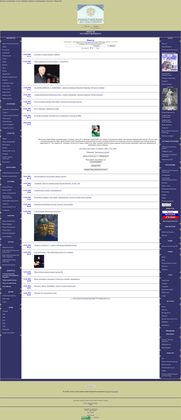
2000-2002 (170, 87)
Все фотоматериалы (8, 332)
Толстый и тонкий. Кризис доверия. (47, 54)
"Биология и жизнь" (167, 159)
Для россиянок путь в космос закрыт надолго (50, 176)
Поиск (163, 306)
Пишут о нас (165, 292)
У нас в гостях (6, 89)
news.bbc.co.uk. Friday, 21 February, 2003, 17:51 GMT (98, 148)
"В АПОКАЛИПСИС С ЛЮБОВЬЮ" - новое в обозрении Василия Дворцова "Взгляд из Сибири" (69, 88)
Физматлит (165, 128)
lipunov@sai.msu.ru (111, 391)
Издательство (6, 92)
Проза (4, 68)
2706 (92, 298)
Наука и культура (167, 84)
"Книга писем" (6, 118)
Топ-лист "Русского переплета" (167, 340)
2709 (103, 298)
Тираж (164, 296)
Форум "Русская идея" (9, 227)
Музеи (164, 257)
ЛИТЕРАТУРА (10, 38)
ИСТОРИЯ (10, 181)
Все (163, 358)
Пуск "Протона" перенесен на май (46, 109)
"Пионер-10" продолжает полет (45, 293)
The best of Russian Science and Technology (170, 374)
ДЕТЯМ (10, 292)
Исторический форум (8, 233)
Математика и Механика (169, 189)
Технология (165, 192)
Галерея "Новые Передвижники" (90, 403)
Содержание (10, 1)
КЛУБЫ (11, 242)
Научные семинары (167, 136)
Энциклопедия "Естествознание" (167, 121)
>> (110, 298)
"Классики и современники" (10, 109)
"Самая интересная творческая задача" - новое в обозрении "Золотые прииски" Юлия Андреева (68, 95)
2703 (81, 298)
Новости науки (166, 364)
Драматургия (6, 74)
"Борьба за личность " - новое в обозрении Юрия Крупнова (55, 245)
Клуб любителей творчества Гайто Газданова (10, 256)
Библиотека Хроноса (168, 232)
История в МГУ (7, 190)
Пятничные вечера (7, 247)
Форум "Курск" (6, 230)
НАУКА (170, 38)
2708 (99, 298)
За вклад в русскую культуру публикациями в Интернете (10, 275)
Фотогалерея (6, 145)
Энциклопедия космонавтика (166, 116)
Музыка (4, 148)
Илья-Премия (6, 286)
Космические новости (168, 112)
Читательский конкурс (9, 283)
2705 (88, 298)
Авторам (164, 283)
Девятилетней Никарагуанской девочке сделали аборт (53, 204)
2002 (3, 317)
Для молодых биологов (170, 221)
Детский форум (7, 236)
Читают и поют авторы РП (169, 246)
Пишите (25, 1)
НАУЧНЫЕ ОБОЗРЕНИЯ (170, 141)
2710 (107, 298)
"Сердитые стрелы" (8, 128)
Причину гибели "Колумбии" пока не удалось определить (55, 286)
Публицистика (6, 56)
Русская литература (167, 201)
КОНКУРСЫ (11, 270)
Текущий (5, 311)
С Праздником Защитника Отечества (47, 211)
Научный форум (7, 224)
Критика (4, 80)
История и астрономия (168, 78)
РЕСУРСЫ (170, 301)
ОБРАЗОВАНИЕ (170, 165)
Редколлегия (165, 280)
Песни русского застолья (169, 263)
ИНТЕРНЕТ (170, 334)
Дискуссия (58, 1)
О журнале (165, 286)
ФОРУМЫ (10, 215)
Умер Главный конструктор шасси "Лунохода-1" (51, 61)
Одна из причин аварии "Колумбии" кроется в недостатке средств (58, 102)
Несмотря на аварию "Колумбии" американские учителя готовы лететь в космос (63, 197)
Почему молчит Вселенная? (170, 49)
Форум (4, 302)
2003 (3, 314)
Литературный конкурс (9, 280)
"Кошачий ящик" (7, 121)
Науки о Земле (166, 186)
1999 (3, 326)
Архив (91, 400)
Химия (164, 198)
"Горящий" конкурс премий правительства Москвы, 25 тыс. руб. (57, 183)
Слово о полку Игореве (9, 193)
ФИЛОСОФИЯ (11, 167)
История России (7, 187)
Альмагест (5, 204)
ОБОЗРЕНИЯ (10, 104)
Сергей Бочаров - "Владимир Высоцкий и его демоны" (54, 252)
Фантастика (5, 298)
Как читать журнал (167, 289)
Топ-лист (49, 1)
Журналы (164, 316)
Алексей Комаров (92, 410)
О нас (18, 1)
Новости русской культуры (10, 43)
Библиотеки (165, 325)
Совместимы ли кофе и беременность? (48, 190)
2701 (74, 298)
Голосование (41, 1)
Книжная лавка (6, 95)
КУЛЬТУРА (10, 133)
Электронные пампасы (9, 295)
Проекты (164, 310)
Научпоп (164, 235)
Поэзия (4, 71)
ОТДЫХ (170, 251)
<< (71, 298)
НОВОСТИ (170, 353)
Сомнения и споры (8, 83)
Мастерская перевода (8, 265)
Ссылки (95, 400)
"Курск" (4, 59)
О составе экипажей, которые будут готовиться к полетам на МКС (58, 116)
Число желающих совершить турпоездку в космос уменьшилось (57, 279)
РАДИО (170, 241)
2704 (85, 298)
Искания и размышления (9, 77)
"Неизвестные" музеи (8, 151)
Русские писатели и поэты (169, 319)
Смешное (164, 269)
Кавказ (4, 62)
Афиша (4, 46)
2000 (3, 323)
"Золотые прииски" (8, 124)
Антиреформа (166, 175)
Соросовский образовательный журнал (169, 179)
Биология (164, 183)
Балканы (4, 65)
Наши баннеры (166, 347)
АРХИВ (10, 307)
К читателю (5, 49)
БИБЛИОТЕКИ (170, 226)
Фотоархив (5, 329)
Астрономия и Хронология (10, 201)
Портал (2, 1)
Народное (165, 266)
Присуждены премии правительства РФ (48, 272)
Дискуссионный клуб (8, 221)
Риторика (5, 154)
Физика (164, 195)
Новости (32, 1)
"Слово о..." (5, 112)
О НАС (170, 275)
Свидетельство (88, 41)
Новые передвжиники (8, 142)
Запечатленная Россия (9, 207)
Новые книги (6, 86)
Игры (163, 260)
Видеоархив (6, 162)
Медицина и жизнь (102, 152)
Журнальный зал (7, 98)
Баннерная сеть (166, 344)
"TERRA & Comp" (167, 151)
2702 (77, 298)
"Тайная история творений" (10, 115)
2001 (3, 320)
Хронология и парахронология (7, 197)
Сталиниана (5, 210)
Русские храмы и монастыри (7, 157)
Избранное (165, 322)
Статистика (100, 400)
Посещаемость (166, 313)
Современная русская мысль (10, 173)
